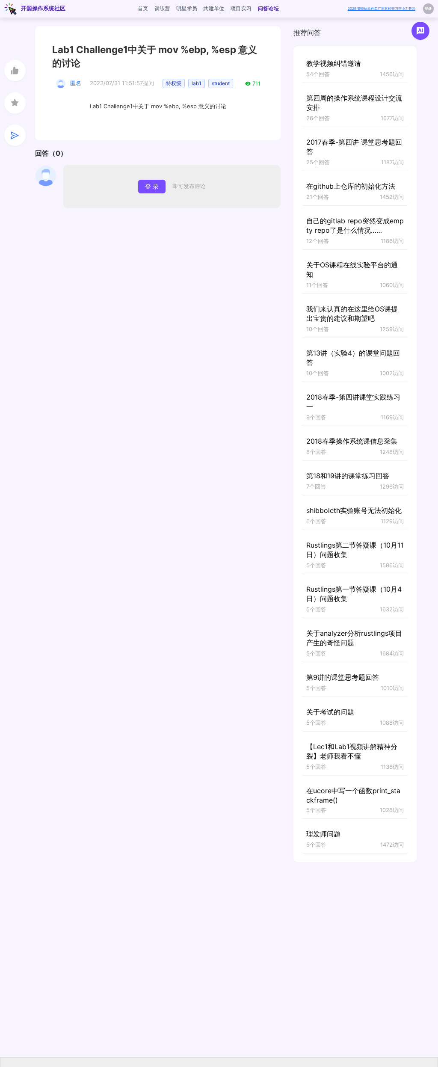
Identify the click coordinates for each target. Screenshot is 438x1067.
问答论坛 (268, 8)
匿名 (75, 83)
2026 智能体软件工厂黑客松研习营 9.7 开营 (381, 8)
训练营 (162, 8)
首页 (143, 8)
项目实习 (241, 8)
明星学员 (186, 8)
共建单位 (213, 8)
